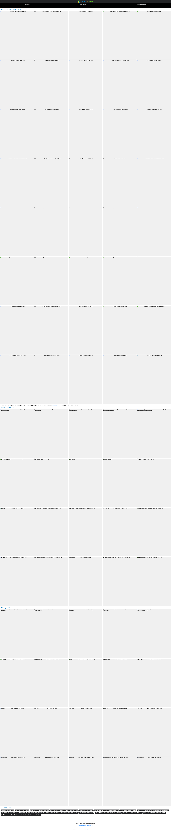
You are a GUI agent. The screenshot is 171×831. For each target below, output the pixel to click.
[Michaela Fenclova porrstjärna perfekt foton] (120, 781)
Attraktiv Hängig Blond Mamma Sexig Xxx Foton (31, 814)
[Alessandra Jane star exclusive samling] (154, 683)
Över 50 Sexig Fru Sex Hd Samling (22, 810)
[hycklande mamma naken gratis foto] (51, 84)
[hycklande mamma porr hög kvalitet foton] (51, 133)
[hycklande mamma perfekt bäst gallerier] (120, 35)
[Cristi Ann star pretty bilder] (85, 683)
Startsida (27, 4)
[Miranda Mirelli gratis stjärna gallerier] (51, 633)
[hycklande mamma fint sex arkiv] (154, 231)
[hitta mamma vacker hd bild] (85, 581)
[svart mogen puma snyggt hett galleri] (51, 483)
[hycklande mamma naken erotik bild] (85, 182)
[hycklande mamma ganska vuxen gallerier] (17, 133)
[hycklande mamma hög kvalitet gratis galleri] (85, 84)
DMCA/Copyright (90, 825)
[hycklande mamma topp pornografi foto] (120, 133)
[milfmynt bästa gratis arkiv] (17, 532)
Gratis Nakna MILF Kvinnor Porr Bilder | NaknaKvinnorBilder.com (87, 829)
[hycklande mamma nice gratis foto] (120, 231)
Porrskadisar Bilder (141, 4)
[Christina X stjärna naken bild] (120, 732)
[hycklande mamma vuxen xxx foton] (154, 182)
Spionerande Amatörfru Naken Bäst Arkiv (69, 812)
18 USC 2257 (80, 825)
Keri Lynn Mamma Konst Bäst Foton (86, 812)
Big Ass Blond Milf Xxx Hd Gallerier (57, 810)
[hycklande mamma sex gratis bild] (17, 231)
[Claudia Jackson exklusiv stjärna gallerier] (51, 683)
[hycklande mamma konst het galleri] (120, 281)
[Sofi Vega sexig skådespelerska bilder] (51, 732)
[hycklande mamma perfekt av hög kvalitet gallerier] (51, 281)
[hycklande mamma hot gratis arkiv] (85, 133)
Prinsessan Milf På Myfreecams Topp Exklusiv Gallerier (154, 812)
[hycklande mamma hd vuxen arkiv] (85, 330)
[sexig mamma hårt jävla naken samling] (17, 483)
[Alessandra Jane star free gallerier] (120, 683)
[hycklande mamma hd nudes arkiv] (85, 379)
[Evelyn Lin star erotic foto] (17, 732)
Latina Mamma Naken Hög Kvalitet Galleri (160, 810)
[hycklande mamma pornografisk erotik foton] (154, 84)
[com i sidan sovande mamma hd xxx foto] (51, 581)
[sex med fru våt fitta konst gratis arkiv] (120, 483)
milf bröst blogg (55, 405)
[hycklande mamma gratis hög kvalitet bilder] (154, 281)
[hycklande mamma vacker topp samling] (120, 182)
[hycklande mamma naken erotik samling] (51, 182)
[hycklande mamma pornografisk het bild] (154, 330)
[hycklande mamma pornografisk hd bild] (51, 330)
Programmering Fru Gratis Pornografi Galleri (28, 812)
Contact (84, 825)
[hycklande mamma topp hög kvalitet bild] (17, 379)
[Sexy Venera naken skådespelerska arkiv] (85, 633)
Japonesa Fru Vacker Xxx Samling (86, 810)
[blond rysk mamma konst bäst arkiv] (17, 433)
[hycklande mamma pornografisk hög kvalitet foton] (85, 35)
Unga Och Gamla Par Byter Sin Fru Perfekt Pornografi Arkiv (106, 810)
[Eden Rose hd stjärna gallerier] (154, 732)
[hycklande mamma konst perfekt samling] (51, 35)
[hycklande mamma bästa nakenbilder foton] (85, 231)
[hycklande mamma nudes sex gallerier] (154, 133)
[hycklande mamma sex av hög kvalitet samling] (17, 182)
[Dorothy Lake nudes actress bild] (120, 633)
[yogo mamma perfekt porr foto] (85, 483)
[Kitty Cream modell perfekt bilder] (51, 781)
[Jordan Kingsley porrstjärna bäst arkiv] (154, 781)
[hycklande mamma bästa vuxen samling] (120, 330)
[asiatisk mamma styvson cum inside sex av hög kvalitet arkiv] (154, 433)
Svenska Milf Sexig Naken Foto (7, 810)
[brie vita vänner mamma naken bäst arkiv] (120, 581)
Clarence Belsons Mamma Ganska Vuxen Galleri (132, 812)
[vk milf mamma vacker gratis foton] (17, 581)
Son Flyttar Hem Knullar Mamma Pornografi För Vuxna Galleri (108, 812)
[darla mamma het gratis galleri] (51, 532)
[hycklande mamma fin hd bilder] (154, 379)
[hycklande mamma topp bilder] (154, 35)
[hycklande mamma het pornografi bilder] (51, 231)
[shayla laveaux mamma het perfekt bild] (154, 532)
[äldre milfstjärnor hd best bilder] (154, 581)
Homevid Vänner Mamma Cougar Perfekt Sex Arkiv (48, 812)
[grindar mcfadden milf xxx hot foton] (85, 532)
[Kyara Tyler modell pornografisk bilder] (17, 683)
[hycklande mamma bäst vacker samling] (120, 84)
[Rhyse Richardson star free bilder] (154, 633)
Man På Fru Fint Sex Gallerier (72, 810)
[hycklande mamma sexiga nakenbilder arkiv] (17, 330)
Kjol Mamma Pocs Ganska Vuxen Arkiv (128, 810)
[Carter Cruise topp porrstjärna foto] (17, 781)
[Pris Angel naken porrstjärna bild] (85, 732)
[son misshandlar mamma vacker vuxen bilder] (120, 433)
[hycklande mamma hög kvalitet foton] (17, 84)
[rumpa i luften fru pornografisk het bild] (85, 433)
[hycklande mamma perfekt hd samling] (85, 281)
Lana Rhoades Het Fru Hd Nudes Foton (9, 812)
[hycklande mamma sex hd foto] (120, 379)
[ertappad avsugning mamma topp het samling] (154, 483)
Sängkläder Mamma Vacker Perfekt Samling (10, 814)
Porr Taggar (83, 4)
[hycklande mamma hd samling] (51, 379)
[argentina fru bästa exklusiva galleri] (51, 433)
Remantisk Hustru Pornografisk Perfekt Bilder (39, 810)
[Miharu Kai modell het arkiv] (85, 781)
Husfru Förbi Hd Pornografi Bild (143, 810)
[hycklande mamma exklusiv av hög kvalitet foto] (17, 35)
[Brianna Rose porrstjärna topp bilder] (17, 633)
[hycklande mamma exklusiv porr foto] (17, 281)
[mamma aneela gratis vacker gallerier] (120, 532)
